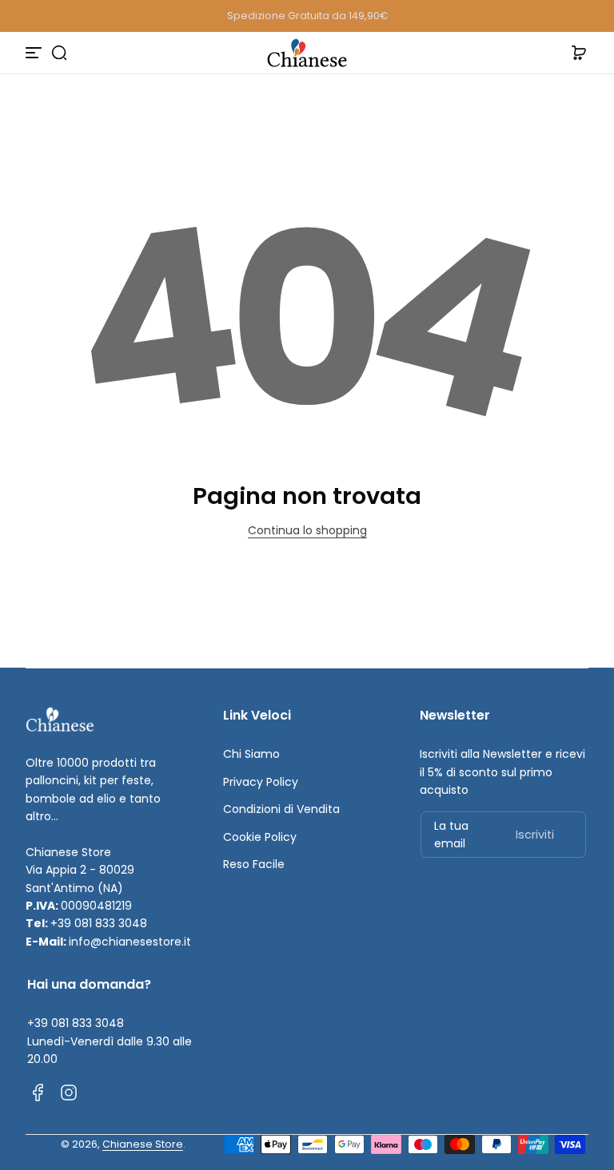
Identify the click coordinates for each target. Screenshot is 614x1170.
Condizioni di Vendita (281, 809)
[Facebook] (38, 1092)
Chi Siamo (251, 754)
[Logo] (307, 52)
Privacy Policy (260, 782)
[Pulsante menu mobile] (35, 53)
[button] (59, 53)
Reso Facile (254, 864)
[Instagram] (68, 1092)
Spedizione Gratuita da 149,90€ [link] (307, 15)
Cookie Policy (260, 837)
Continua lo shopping (307, 530)
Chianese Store (142, 1144)
